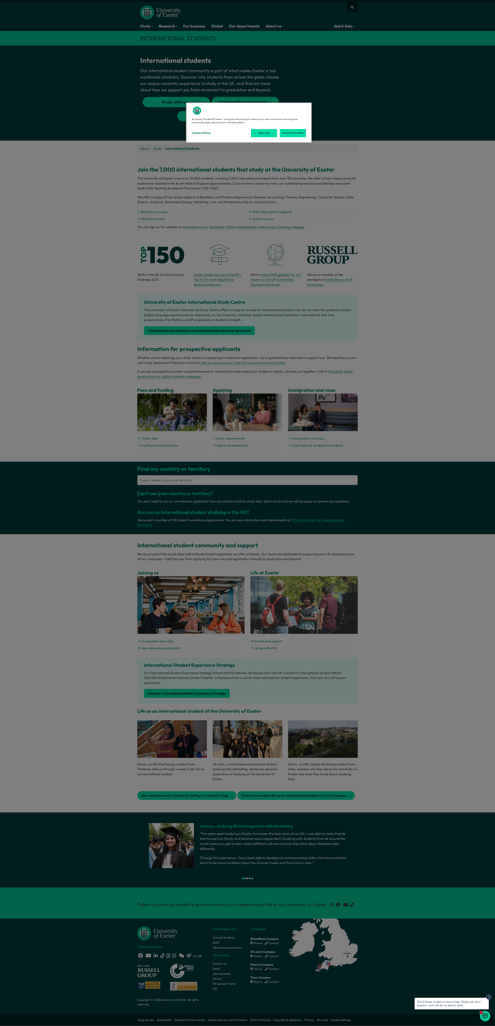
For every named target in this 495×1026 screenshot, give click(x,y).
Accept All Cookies (292, 133)
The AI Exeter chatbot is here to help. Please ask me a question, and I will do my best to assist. (448, 1003)
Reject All (264, 133)
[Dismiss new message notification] (488, 997)
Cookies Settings (201, 132)
